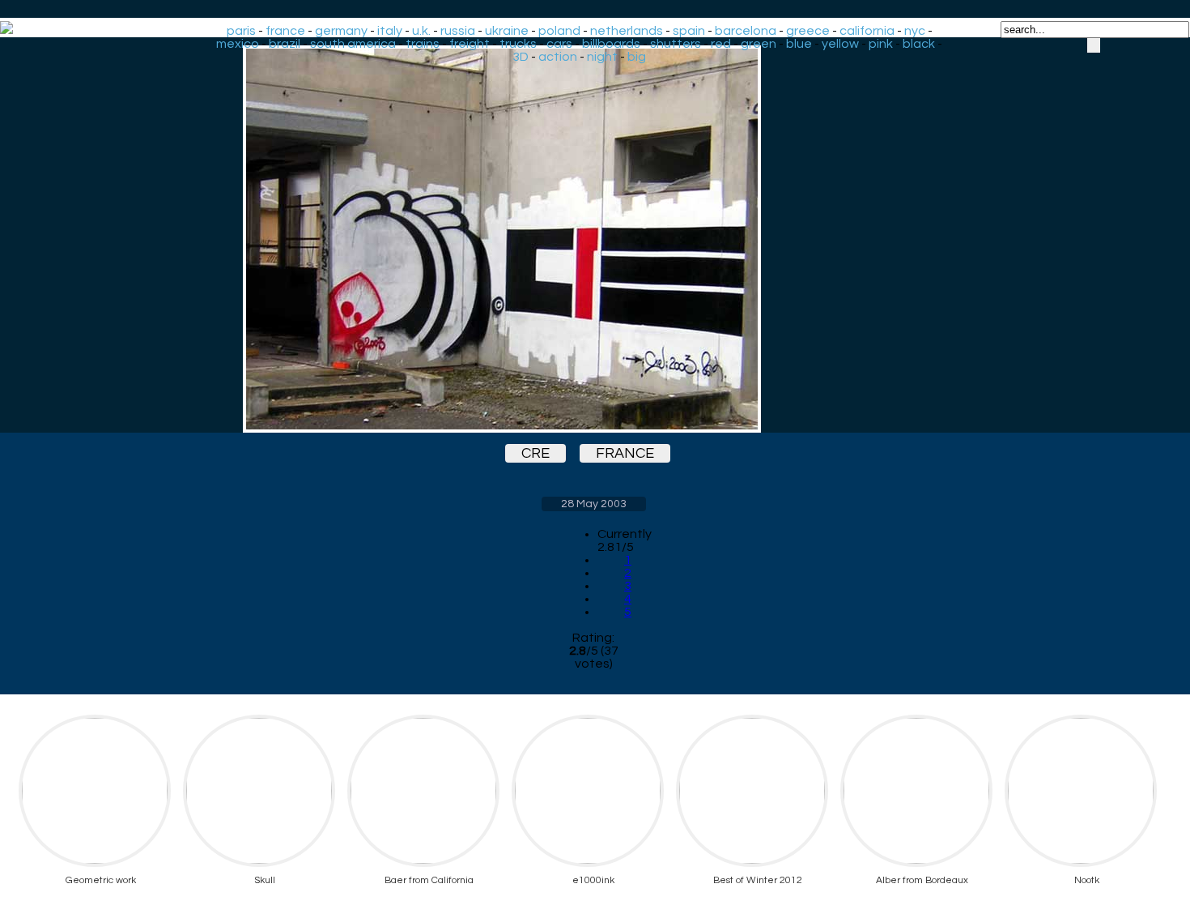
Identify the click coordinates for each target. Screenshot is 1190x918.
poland (559, 30)
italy (389, 30)
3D (520, 56)
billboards (611, 43)
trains (423, 43)
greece (808, 30)
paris (241, 30)
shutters (675, 43)
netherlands (626, 30)
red (721, 43)
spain (689, 30)
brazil (284, 43)
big (636, 56)
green (758, 43)
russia (457, 30)
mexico (237, 43)
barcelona (745, 30)
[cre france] (593, 239)
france (285, 30)
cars (559, 43)
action (557, 56)
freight (469, 43)
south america (353, 43)
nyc (914, 30)
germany (341, 30)
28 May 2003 (594, 504)
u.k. (421, 30)
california (867, 30)
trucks (518, 43)
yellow (840, 43)
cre (535, 453)
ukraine (507, 30)
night (602, 56)
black (919, 43)
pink (881, 43)
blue (799, 43)
